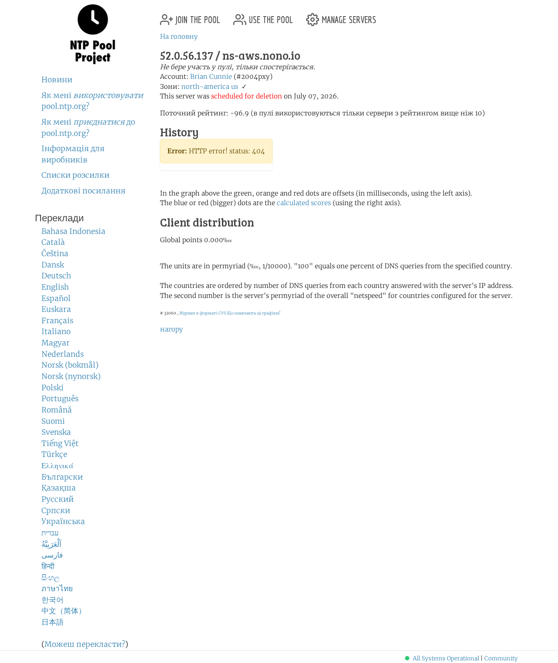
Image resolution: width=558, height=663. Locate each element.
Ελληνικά (57, 465)
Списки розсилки (75, 175)
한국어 (52, 600)
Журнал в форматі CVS (202, 313)
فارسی (52, 555)
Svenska (56, 432)
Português (59, 398)
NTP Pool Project (92, 34)
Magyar (55, 343)
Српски (55, 510)
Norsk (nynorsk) (71, 376)
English (55, 287)
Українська (63, 521)
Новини (56, 80)
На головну (179, 36)
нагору (171, 329)
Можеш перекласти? (84, 644)
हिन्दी (47, 566)
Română (56, 410)
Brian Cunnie (211, 76)
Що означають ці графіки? (253, 313)
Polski (52, 387)
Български (62, 477)
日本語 (52, 622)
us (234, 86)
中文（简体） (63, 611)
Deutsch (56, 276)
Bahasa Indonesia (73, 231)
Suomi (53, 421)
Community (501, 658)
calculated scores (304, 203)
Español (56, 298)
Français (57, 320)
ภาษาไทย (57, 588)
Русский (57, 499)
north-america (205, 86)
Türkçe (54, 454)
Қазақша (58, 488)
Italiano (56, 331)
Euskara (56, 309)
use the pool (269, 16)
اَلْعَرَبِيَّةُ (51, 544)
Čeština (54, 253)
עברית (50, 533)
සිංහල (50, 577)
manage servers (347, 16)
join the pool (196, 16)
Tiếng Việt (59, 443)
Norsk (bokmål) (70, 365)
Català (53, 242)
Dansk (52, 265)
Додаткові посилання (83, 191)
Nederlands (62, 354)
